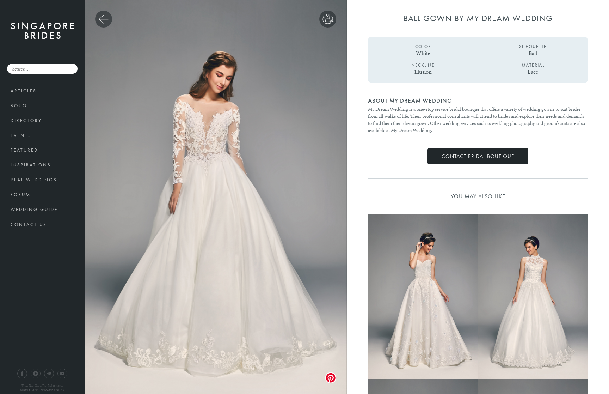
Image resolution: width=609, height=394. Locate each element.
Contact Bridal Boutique (478, 156)
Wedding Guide (34, 209)
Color (423, 46)
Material (533, 65)
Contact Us (29, 225)
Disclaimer (29, 390)
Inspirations (31, 165)
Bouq (19, 106)
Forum (21, 195)
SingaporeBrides (43, 31)
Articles (24, 91)
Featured (24, 150)
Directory (26, 120)
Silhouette (533, 46)
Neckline (423, 65)
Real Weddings (34, 180)
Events (21, 135)
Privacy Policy (52, 390)
